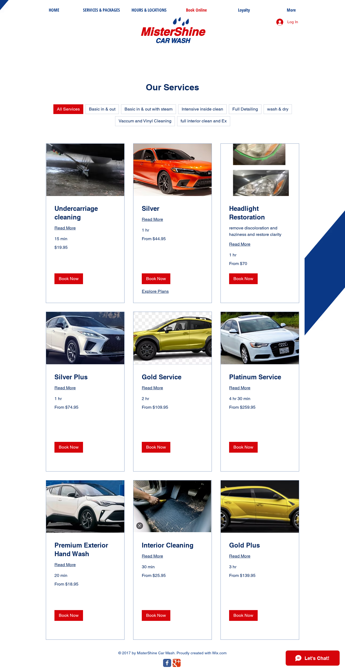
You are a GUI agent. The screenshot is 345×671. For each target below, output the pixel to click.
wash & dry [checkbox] (277, 109)
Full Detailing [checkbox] (245, 109)
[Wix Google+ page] (176, 663)
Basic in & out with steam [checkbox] (148, 109)
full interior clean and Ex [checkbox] (204, 120)
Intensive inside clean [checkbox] (202, 109)
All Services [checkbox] (68, 109)
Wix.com (219, 653)
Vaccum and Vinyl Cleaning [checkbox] (145, 120)
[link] (85, 213)
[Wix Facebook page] (167, 663)
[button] (68, 278)
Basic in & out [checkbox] (102, 109)
